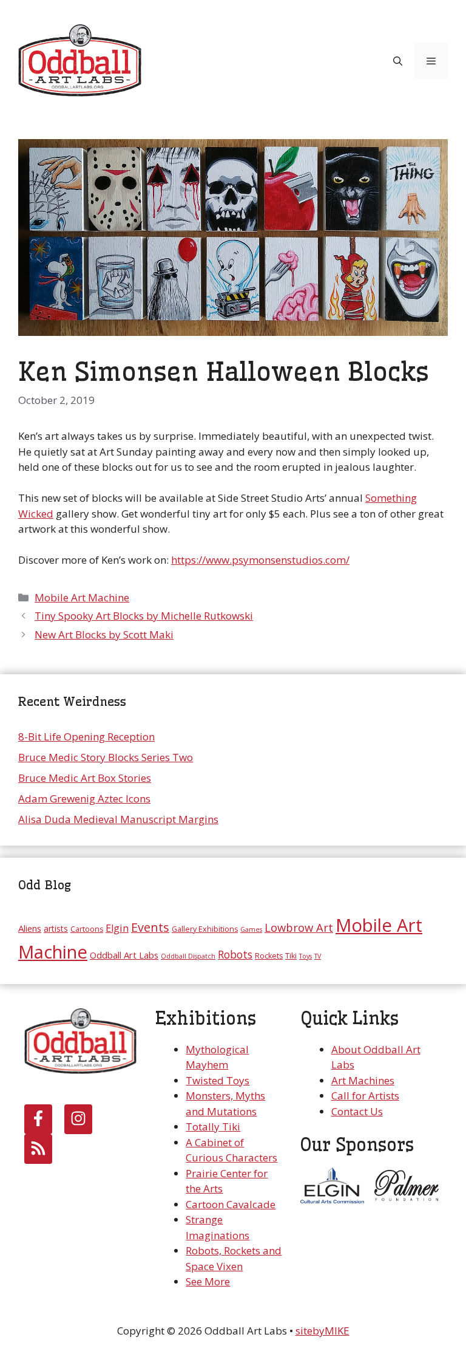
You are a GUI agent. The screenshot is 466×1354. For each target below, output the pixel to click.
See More (208, 1281)
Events (150, 927)
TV (317, 956)
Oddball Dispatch (188, 956)
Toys (305, 956)
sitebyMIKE (322, 1331)
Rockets (269, 956)
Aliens (29, 928)
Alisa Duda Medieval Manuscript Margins (118, 819)
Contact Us (357, 1111)
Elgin (117, 928)
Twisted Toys (217, 1080)
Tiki (291, 956)
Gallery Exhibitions (205, 929)
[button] (397, 61)
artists (56, 928)
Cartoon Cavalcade (230, 1204)
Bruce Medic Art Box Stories (84, 778)
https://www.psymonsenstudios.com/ (260, 560)
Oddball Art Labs (124, 955)
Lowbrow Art (299, 927)
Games (251, 929)
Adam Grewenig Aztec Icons (84, 798)
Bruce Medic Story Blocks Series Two (105, 757)
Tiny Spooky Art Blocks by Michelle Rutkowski (144, 616)
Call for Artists (365, 1096)
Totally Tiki (213, 1126)
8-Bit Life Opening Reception (86, 737)
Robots (235, 954)
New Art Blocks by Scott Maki (104, 634)
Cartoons (86, 929)
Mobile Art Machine (82, 597)
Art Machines (362, 1080)
